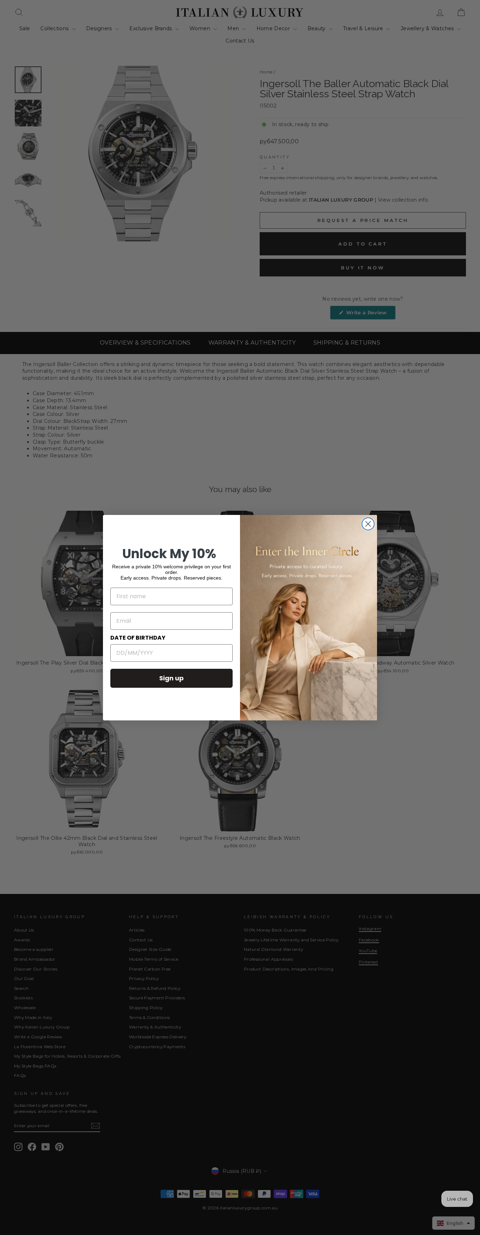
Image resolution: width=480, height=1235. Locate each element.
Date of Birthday (138, 638)
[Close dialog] (368, 524)
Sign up (171, 678)
